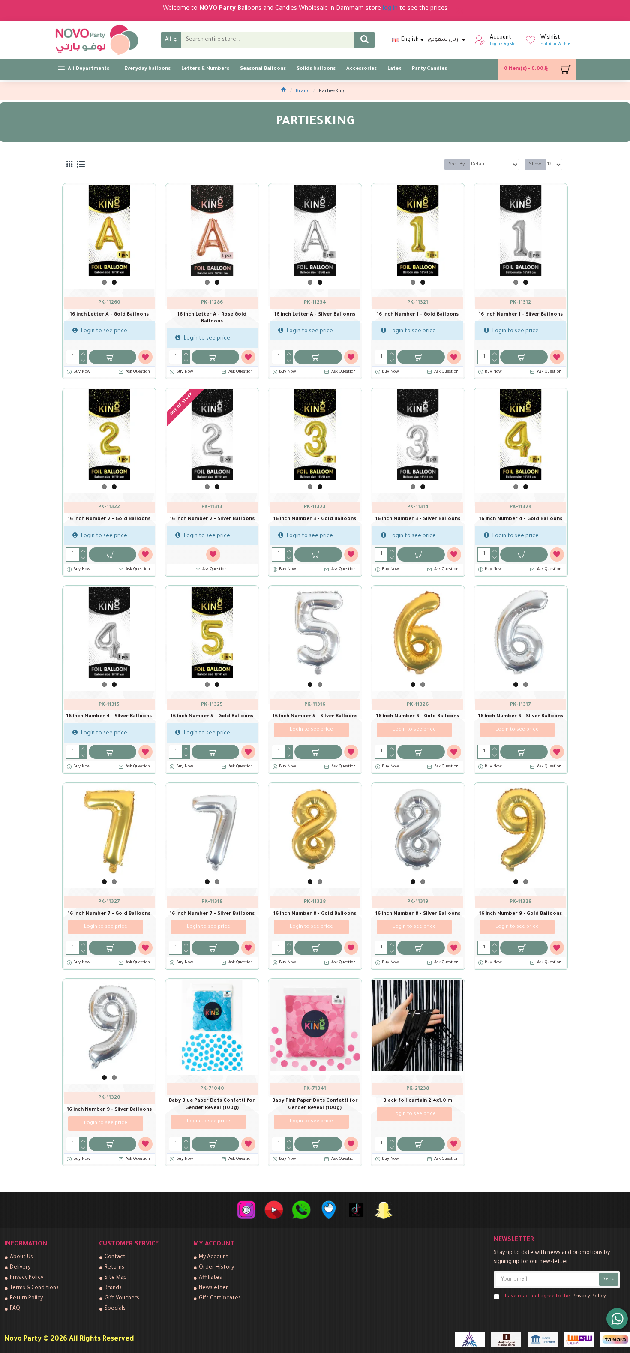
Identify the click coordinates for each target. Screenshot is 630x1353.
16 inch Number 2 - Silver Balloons (212, 519)
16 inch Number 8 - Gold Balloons (314, 914)
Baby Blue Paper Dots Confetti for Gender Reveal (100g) (212, 1104)
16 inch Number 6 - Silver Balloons (520, 716)
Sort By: (457, 164)
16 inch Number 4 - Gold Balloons (520, 519)
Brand (303, 91)
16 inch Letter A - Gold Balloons (109, 315)
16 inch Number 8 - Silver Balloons (417, 914)
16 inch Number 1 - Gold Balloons (418, 315)
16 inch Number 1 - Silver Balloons (521, 315)
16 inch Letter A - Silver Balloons (314, 315)
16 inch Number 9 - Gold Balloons (520, 914)
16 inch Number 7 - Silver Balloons (212, 914)
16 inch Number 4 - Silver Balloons (109, 716)
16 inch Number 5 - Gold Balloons (212, 716)
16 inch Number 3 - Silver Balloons (417, 519)
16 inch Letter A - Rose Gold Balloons (211, 318)
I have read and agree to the (554, 1296)
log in (390, 9)
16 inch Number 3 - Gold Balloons (314, 519)
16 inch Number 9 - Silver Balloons (109, 1110)
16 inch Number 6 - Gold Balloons (417, 716)
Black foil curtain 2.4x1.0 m (417, 1101)
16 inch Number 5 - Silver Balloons (315, 716)
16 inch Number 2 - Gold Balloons (109, 519)
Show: (535, 164)
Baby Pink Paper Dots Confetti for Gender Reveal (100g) (315, 1104)
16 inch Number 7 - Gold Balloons (109, 914)
